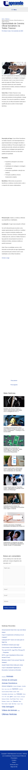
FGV (5, 696)
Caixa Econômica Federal (7, 691)
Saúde (9, 703)
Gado (8, 696)
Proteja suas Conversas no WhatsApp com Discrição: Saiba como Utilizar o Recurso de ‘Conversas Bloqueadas (13, 450)
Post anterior (14, 380)
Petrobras (4, 701)
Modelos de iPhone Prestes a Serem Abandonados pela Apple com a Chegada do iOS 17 (13, 410)
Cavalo (14, 691)
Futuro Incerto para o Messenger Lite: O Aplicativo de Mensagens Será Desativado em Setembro (13, 469)
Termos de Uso (14, 764)
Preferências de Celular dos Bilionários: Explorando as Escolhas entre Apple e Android (14, 507)
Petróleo (8, 701)
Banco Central (7, 689)
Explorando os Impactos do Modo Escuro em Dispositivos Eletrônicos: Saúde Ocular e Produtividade (14, 544)
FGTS (3, 696)
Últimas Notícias (9, 714)
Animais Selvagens (17, 686)
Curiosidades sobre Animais (7, 694)
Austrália (24, 686)
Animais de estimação (9, 680)
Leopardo (15, 696)
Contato (14, 760)
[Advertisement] (14, 47)
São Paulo (14, 703)
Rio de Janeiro (5, 703)
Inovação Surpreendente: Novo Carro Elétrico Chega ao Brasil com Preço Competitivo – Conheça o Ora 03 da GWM (14, 429)
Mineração (23, 696)
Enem (15, 694)
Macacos (19, 696)
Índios (19, 710)
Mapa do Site (14, 766)
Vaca (22, 703)
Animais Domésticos (9, 683)
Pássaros (15, 701)
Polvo (11, 701)
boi (10, 689)
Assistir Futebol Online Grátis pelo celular (12, 665)
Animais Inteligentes (7, 686)
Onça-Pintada (13, 699)
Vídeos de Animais (9, 710)
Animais (9, 676)
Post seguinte (14, 384)
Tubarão (18, 703)
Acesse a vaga (5, 257)
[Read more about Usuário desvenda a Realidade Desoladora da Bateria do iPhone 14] (14, 517)
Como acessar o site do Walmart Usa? (11, 647)
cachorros (21, 689)
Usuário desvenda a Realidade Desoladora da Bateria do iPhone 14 (14, 525)
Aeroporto (4, 676)
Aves (3, 689)
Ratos (20, 701)
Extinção (19, 694)
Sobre (13, 762)
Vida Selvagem (8, 707)
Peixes (17, 699)
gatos (11, 696)
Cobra (18, 691)
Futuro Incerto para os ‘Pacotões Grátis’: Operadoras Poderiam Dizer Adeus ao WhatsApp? (14, 488)
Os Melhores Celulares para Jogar (10, 644)
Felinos (24, 694)
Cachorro (15, 689)
